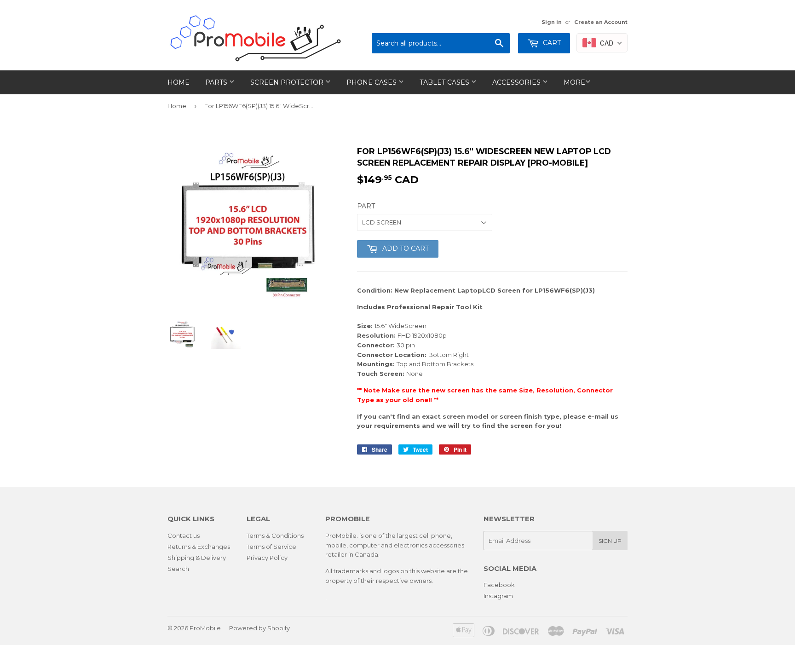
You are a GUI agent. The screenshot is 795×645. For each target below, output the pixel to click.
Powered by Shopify (259, 628)
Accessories (517, 82)
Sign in (552, 22)
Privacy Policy (267, 557)
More (574, 82)
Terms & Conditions (275, 535)
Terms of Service (271, 546)
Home (178, 82)
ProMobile (205, 628)
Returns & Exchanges (198, 546)
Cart (551, 43)
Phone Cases (372, 82)
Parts (217, 82)
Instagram (498, 595)
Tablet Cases (445, 82)
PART (366, 206)
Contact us (183, 535)
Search (178, 568)
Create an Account (601, 22)
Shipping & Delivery (196, 557)
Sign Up (610, 540)
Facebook (499, 584)
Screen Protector (287, 82)
